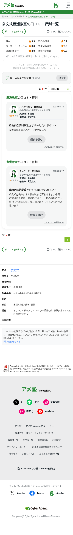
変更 (63, 78)
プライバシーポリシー (17, 446)
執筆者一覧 (13, 439)
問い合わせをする (12, 341)
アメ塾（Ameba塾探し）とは (40, 425)
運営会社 (13, 453)
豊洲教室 (12, 97)
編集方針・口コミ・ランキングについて (34, 432)
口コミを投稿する (15, 31)
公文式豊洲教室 (18, 16)
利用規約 (56, 439)
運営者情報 (43, 439)
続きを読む (36, 139)
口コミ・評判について (60, 31)
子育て (29, 411)
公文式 (15, 270)
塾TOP (5, 16)
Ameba (21, 493)
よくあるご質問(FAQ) (49, 453)
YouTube (49, 411)
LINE (36, 402)
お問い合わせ (28, 453)
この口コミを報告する (54, 146)
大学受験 (55, 402)
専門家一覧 (28, 439)
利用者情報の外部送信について (47, 446)
